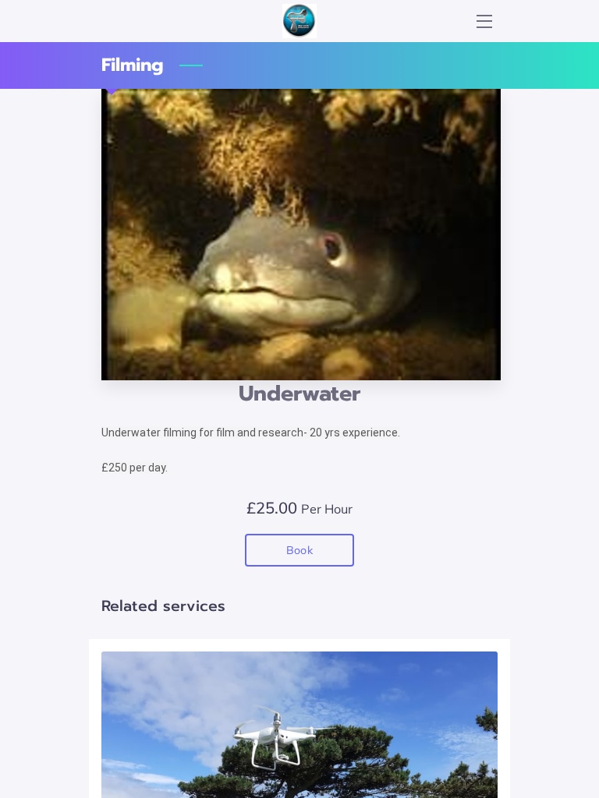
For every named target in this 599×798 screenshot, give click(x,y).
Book (299, 550)
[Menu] (483, 21)
